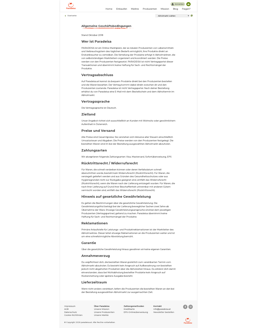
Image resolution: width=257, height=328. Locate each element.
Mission (165, 9)
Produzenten (150, 9)
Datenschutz (70, 312)
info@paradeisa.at (162, 309)
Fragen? (186, 9)
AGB (66, 309)
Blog (175, 9)
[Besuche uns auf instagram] (190, 307)
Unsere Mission (101, 309)
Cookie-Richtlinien (73, 315)
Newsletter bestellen (163, 312)
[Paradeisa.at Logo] (188, 321)
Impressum (69, 306)
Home (108, 9)
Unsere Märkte (101, 315)
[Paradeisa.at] (70, 6)
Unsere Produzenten (104, 312)
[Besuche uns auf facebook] (185, 307)
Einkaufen (121, 9)
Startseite (72, 15)
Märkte (135, 9)
